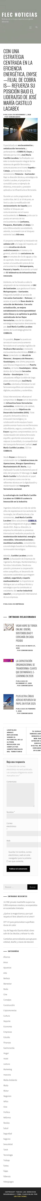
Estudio (6, 1037)
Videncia (6, 1176)
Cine (5, 994)
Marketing (7, 1069)
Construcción (9, 1005)
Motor (6, 1090)
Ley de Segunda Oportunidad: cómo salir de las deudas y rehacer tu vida (18, 932)
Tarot (5, 1149)
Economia (7, 1026)
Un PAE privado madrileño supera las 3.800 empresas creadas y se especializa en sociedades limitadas (20, 905)
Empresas (19, 604)
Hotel (5, 1058)
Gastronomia (8, 1048)
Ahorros (6, 957)
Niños (5, 1101)
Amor (5, 962)
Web (8, 840)
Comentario (12, 781)
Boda (5, 989)
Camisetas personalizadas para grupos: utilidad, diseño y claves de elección (20, 940)
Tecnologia (8, 1155)
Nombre (11, 812)
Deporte (6, 1021)
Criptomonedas (10, 1010)
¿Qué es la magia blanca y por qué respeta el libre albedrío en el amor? (18, 915)
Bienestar (7, 983)
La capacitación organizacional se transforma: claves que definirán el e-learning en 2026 (26, 668)
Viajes (5, 1171)
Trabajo (6, 1160)
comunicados (14, 117)
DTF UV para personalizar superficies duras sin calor (18, 923)
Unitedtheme (20, 1196)
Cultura (6, 1015)
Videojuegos (8, 1181)
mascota (7, 1074)
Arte (5, 973)
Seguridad (7, 1133)
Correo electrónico (11, 826)
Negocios (7, 1096)
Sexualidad (8, 1144)
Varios (6, 1165)
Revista (6, 1123)
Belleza (6, 978)
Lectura (6, 1064)
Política (6, 1112)
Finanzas (7, 1042)
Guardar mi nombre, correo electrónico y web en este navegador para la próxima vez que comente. (20, 856)
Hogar (6, 1053)
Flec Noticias (20, 14)
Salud (5, 1128)
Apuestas (7, 967)
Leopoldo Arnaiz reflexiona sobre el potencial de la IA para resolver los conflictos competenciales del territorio (15, 741)
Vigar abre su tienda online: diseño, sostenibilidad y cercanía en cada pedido (26, 633)
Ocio (5, 1106)
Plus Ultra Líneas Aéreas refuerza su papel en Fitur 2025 (26, 699)
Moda (5, 1085)
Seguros (6, 1139)
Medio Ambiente (10, 1080)
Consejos (7, 999)
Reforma (7, 1117)
